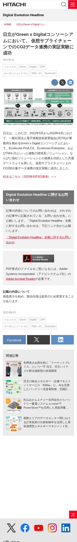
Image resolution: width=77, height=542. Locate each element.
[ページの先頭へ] (73, 515)
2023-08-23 (8, 60)
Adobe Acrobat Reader (20, 278)
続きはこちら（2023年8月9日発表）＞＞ (30, 176)
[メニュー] (72, 4)
